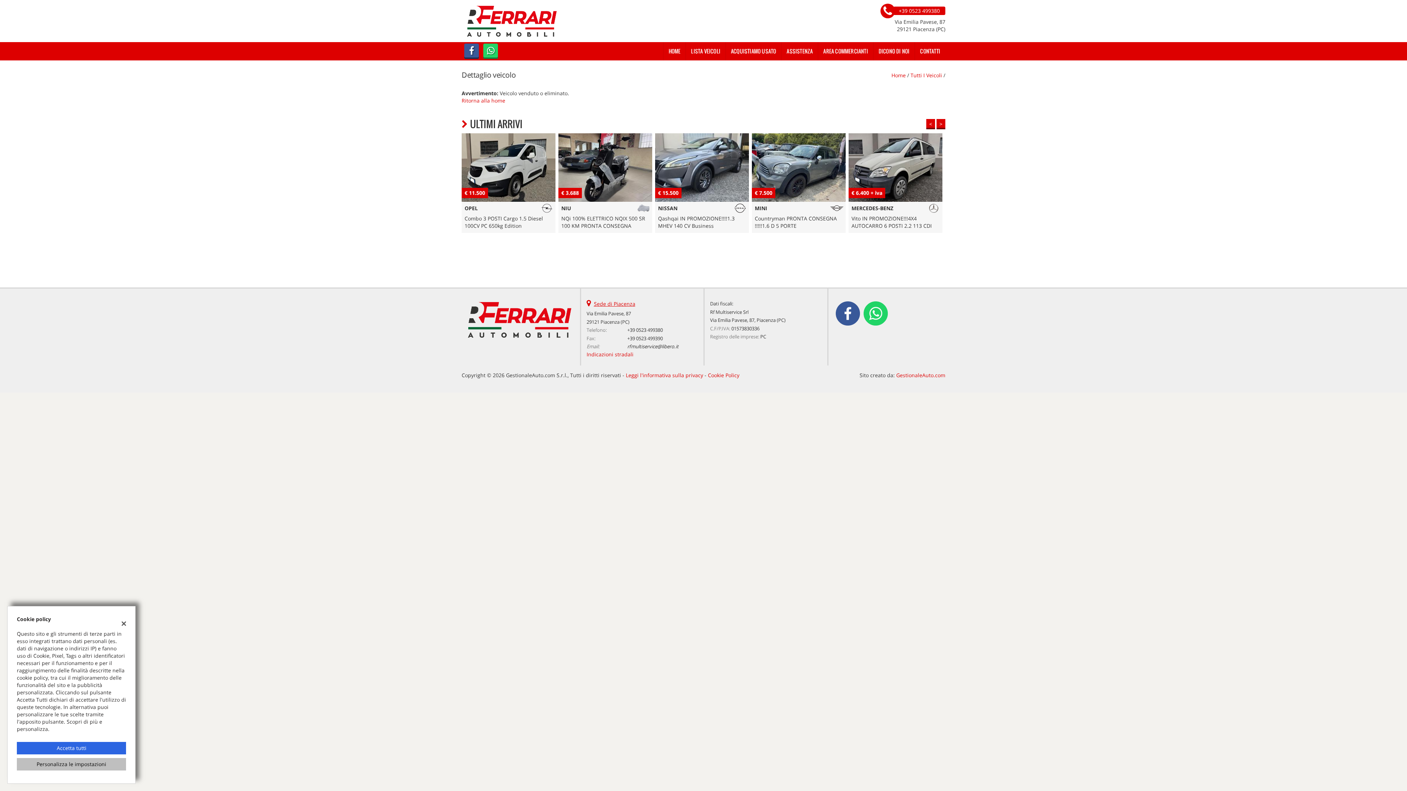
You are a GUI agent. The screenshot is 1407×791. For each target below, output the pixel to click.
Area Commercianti (845, 51)
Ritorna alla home (483, 100)
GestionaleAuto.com (920, 375)
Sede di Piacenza (614, 303)
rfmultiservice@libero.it (653, 346)
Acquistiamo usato (753, 51)
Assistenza (800, 51)
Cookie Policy (723, 375)
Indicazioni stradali (610, 354)
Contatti (930, 51)
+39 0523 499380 (645, 330)
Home (675, 51)
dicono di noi (894, 51)
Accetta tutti (71, 747)
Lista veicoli (705, 51)
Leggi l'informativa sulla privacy (664, 375)
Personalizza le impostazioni (71, 764)
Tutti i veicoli (926, 75)
